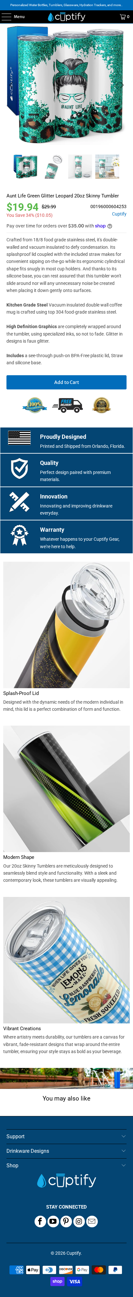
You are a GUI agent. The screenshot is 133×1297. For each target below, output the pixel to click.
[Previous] (11, 85)
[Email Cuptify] (92, 1221)
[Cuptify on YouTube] (53, 1221)
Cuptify (119, 214)
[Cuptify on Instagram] (79, 1221)
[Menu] (3, 16)
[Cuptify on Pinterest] (66, 1221)
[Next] (122, 85)
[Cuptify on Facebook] (40, 1221)
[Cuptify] (66, 16)
